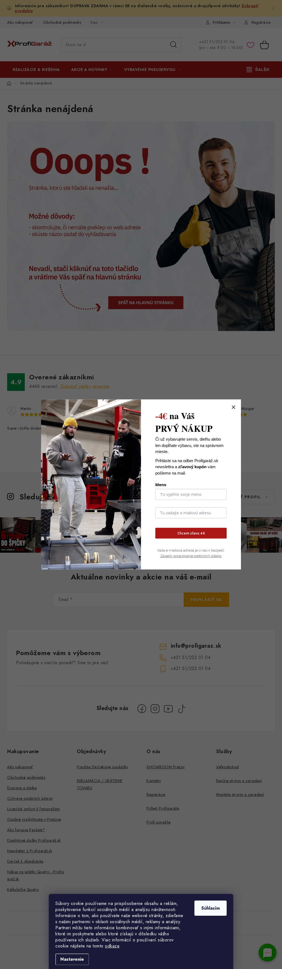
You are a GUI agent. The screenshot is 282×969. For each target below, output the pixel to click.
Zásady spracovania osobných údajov (191, 556)
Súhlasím (210, 908)
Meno (160, 484)
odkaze (112, 946)
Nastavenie (72, 959)
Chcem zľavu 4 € (191, 533)
